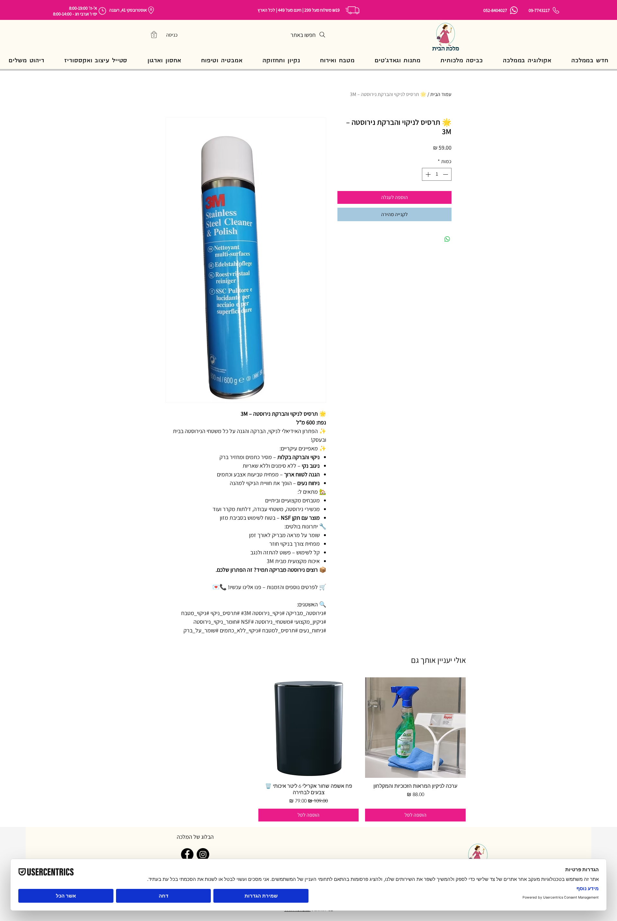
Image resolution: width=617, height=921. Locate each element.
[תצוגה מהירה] (415, 727)
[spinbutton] (437, 174)
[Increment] (427, 174)
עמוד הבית (441, 94)
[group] (308, 749)
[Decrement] (446, 174)
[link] (154, 34)
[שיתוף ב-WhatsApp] (447, 239)
